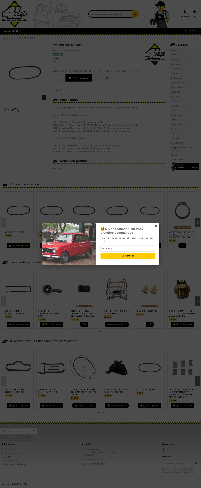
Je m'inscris (128, 256)
